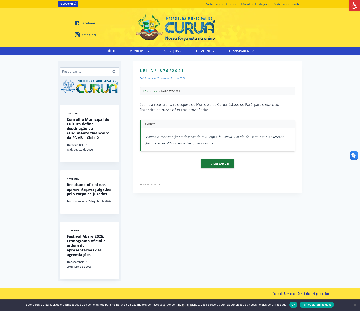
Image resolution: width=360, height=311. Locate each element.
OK (293, 304)
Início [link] (110, 51)
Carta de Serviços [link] (283, 293)
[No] (355, 305)
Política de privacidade (317, 304)
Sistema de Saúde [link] (287, 4)
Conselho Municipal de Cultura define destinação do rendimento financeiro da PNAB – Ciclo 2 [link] (88, 128)
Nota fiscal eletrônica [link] (221, 4)
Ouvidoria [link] (304, 293)
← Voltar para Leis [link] (150, 184)
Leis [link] (155, 91)
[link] (354, 5)
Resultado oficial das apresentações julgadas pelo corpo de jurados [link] (89, 189)
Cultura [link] (72, 113)
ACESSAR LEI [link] (220, 163)
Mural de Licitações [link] (255, 4)
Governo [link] (73, 179)
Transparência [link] (242, 51)
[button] (148, 51)
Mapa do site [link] (321, 293)
